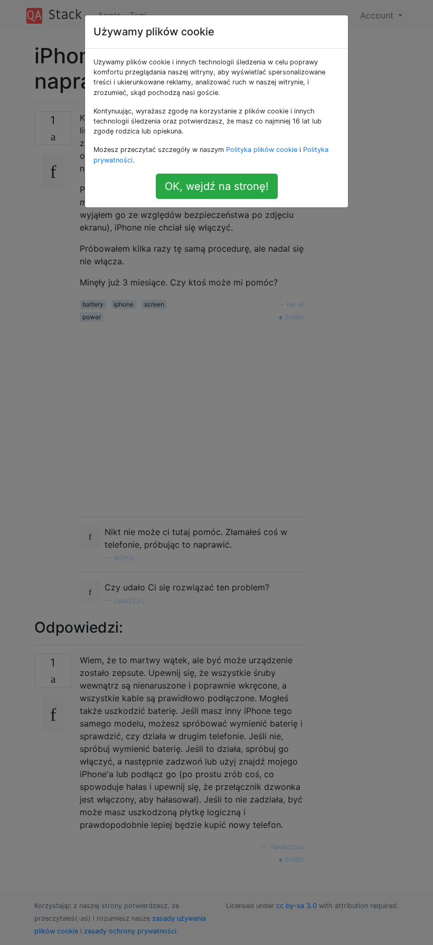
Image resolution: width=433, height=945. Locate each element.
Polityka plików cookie (261, 150)
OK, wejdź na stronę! (217, 186)
